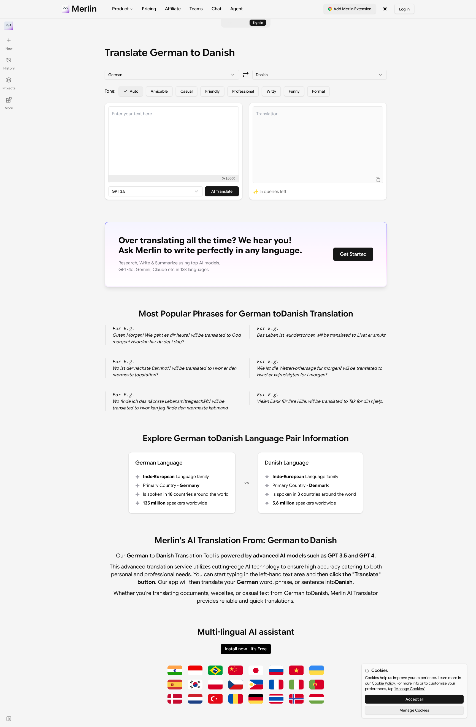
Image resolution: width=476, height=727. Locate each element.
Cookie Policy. (384, 683)
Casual (186, 91)
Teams (196, 9)
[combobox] (172, 75)
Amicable (159, 91)
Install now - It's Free (246, 649)
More (9, 108)
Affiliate (173, 9)
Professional (243, 91)
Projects (8, 88)
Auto (134, 91)
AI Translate (221, 191)
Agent (236, 9)
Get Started (353, 254)
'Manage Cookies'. (409, 688)
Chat (216, 9)
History (9, 68)
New (9, 48)
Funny (294, 91)
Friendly (212, 91)
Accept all (414, 699)
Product (120, 9)
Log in (404, 9)
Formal (318, 91)
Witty (271, 91)
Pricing (149, 9)
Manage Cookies (414, 710)
